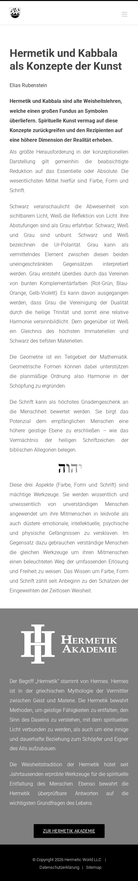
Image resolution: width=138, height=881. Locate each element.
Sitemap (93, 867)
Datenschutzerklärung (59, 867)
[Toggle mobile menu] (125, 14)
